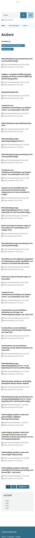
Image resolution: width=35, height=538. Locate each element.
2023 (7, 508)
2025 (7, 503)
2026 (7, 501)
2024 (7, 506)
